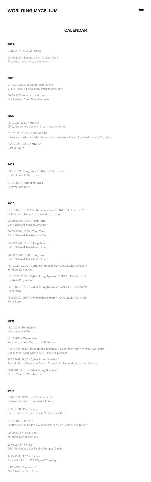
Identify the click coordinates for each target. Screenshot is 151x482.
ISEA (25, 51)
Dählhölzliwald (16, 225)
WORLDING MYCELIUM (32, 10)
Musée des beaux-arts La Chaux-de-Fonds (40, 126)
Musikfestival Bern (37, 225)
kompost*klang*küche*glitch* (41, 58)
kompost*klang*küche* (40, 85)
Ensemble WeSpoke (92, 349)
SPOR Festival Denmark (53, 353)
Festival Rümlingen (18, 187)
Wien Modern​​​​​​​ (34, 374)
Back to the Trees (28, 175)
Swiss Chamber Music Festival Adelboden (61, 425)
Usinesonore (25, 61)
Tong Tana (29, 171)
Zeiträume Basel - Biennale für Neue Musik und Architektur (61, 363)
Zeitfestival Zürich (43, 401)
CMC (10, 126)
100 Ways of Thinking (43, 460)
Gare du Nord (15, 148)
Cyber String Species (44, 266)
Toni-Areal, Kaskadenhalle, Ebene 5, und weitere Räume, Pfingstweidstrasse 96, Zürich (59, 137)
